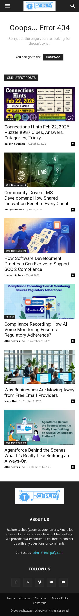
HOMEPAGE (53, 57)
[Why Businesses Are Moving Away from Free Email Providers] (39, 367)
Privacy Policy (60, 598)
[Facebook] (15, 582)
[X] (27, 582)
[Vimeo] (39, 582)
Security (10, 382)
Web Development (16, 185)
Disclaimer (41, 598)
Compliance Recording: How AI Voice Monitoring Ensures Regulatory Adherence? (35, 329)
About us (24, 598)
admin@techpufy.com (47, 552)
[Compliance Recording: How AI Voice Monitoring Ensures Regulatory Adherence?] (39, 301)
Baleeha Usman (14, 143)
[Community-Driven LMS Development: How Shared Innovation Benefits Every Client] (39, 170)
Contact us (39, 603)
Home (11, 598)
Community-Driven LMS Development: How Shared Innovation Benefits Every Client (37, 198)
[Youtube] (63, 582)
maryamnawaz (14, 209)
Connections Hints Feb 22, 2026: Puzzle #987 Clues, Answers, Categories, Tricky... (37, 132)
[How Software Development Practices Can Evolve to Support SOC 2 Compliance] (39, 235)
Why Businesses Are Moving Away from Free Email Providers (39, 392)
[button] (7, 6)
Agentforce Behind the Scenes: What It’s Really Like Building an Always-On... (36, 455)
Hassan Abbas (13, 275)
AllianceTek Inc (14, 341)
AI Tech (10, 316)
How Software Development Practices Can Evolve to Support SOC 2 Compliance (37, 264)
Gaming (10, 119)
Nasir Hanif (12, 401)
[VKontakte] (51, 582)
